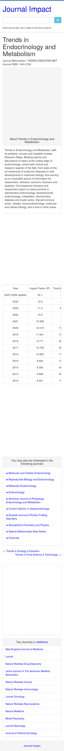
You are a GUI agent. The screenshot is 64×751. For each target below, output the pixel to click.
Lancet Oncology (15, 696)
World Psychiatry (15, 718)
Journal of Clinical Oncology (21, 733)
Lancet (9, 656)
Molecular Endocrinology (22, 486)
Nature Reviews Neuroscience (22, 704)
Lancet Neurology (15, 725)
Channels (14, 538)
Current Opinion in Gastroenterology (29, 508)
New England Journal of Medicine (24, 649)
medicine (42, 642)
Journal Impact (27, 8)
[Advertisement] (32, 103)
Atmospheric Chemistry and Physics (29, 525)
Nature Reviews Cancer (19, 682)
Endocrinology (17, 492)
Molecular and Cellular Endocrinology (29, 473)
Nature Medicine (15, 711)
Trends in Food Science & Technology (36, 554)
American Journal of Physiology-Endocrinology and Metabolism (25, 500)
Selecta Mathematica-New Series (27, 531)
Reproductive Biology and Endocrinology (31, 479)
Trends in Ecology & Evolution (23, 551)
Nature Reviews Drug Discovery (23, 663)
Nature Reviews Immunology (22, 689)
